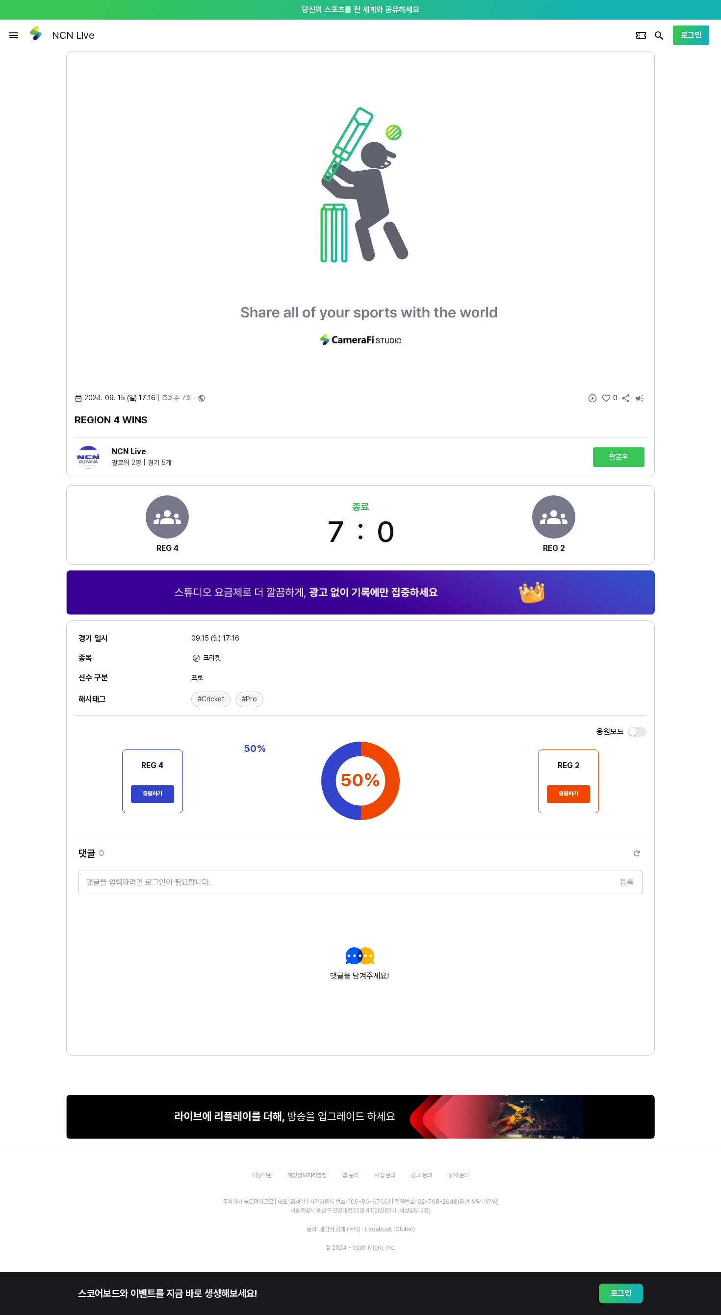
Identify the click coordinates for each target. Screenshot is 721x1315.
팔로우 (618, 457)
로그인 (691, 35)
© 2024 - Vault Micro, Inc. (360, 1247)
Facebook (378, 1229)
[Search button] (659, 35)
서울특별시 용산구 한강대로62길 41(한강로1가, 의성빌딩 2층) (360, 1210)
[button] (211, 699)
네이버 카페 (332, 1229)
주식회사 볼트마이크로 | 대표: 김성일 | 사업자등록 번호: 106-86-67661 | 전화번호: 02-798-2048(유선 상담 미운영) (361, 1201)
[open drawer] (14, 35)
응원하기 (152, 793)
